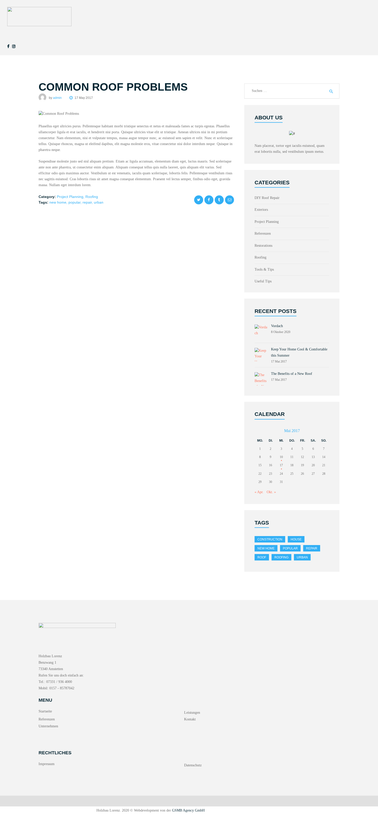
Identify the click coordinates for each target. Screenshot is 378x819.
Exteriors (261, 210)
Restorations (263, 245)
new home (57, 202)
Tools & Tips (264, 269)
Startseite (45, 711)
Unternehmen (48, 726)
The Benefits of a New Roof (291, 374)
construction (269, 539)
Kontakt (190, 719)
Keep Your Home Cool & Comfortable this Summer (299, 352)
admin (57, 98)
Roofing (91, 197)
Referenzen (263, 233)
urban (98, 202)
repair (87, 202)
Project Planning (70, 197)
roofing (281, 557)
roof (261, 557)
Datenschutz (193, 765)
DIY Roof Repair (267, 198)
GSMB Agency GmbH (188, 810)
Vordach (277, 326)
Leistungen (192, 713)
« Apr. (259, 492)
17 (281, 465)
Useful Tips (263, 281)
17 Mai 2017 (279, 361)
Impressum (47, 764)
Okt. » (271, 492)
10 (281, 457)
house (296, 539)
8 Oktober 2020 (280, 332)
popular (74, 202)
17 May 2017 (84, 98)
